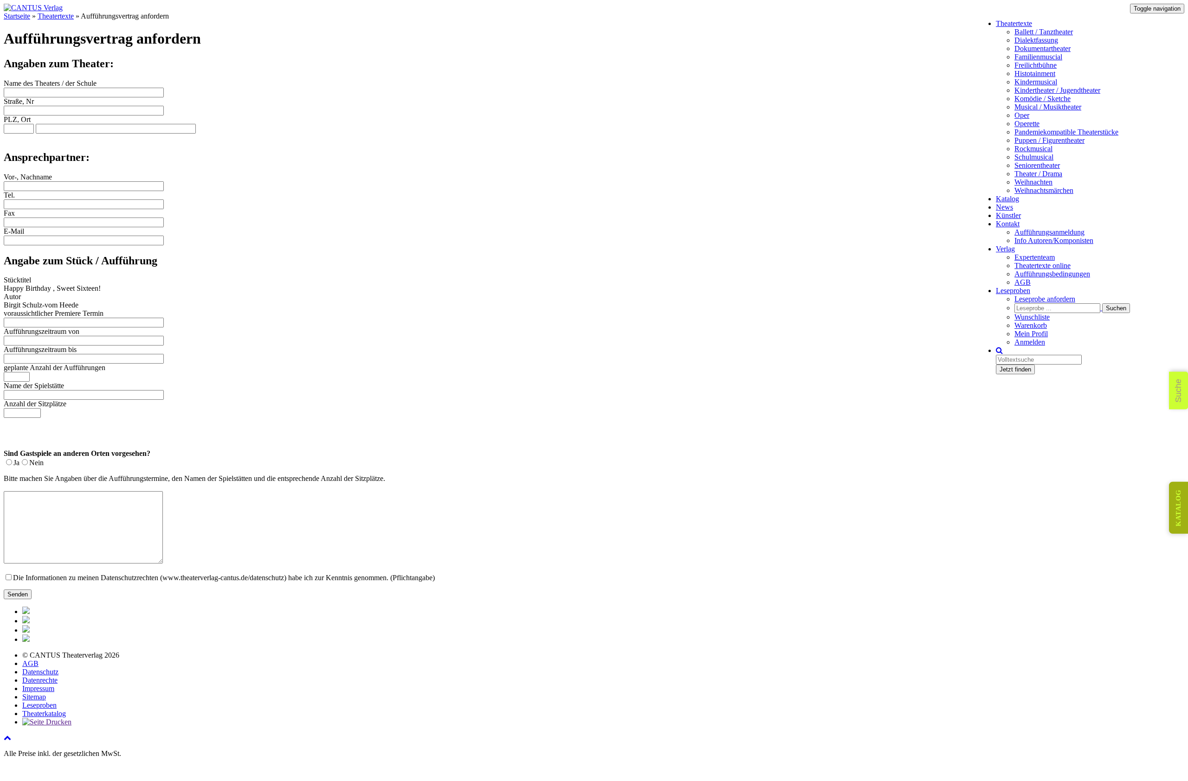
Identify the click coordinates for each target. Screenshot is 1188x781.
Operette (1027, 124)
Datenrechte (40, 680)
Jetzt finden (1015, 369)
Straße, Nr (19, 101)
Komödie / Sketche (1042, 98)
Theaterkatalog (44, 713)
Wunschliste (1032, 317)
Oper (1021, 115)
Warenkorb (1030, 325)
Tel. (9, 195)
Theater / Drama (1038, 174)
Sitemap (34, 697)
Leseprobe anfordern (1044, 299)
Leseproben (1013, 290)
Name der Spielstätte (34, 386)
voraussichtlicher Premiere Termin (53, 313)
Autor (12, 297)
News (1004, 207)
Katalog (1007, 199)
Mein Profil (1031, 334)
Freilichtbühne (1035, 65)
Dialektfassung (1036, 40)
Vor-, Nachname (28, 177)
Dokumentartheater (1042, 48)
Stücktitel (17, 280)
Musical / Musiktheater (1047, 107)
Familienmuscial (1038, 57)
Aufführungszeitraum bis (40, 349)
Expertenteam (1034, 257)
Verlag (1005, 249)
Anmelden (1029, 342)
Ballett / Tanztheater (1043, 32)
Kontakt (1008, 224)
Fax (9, 213)
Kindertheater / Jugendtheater (1057, 90)
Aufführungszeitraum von (41, 331)
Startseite (17, 16)
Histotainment (1034, 73)
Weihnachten (1033, 182)
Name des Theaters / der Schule (50, 83)
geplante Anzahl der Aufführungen (54, 367)
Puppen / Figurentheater (1049, 140)
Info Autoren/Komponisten (1053, 240)
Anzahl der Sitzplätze (35, 404)
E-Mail (14, 231)
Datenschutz (40, 672)
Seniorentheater (1037, 165)
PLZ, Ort (17, 119)
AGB (1022, 282)
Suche (1178, 391)
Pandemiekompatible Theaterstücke (1066, 132)
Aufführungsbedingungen (1052, 274)
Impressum (38, 688)
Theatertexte (1014, 23)
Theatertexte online (1042, 265)
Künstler (1008, 215)
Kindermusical (1035, 82)
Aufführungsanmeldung (1049, 232)
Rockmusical (1033, 149)
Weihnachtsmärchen (1043, 190)
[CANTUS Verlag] (33, 8)
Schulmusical (1033, 157)
